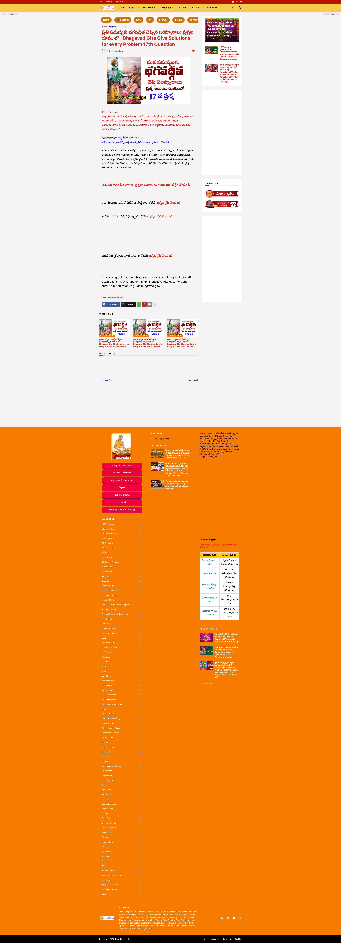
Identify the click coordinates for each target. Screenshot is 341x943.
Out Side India (121, 723)
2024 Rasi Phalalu (121, 548)
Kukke (121, 671)
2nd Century (121, 557)
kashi (121, 894)
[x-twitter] (237, 2)
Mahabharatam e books (121, 704)
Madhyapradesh (121, 690)
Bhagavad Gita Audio (121, 590)
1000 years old (121, 524)
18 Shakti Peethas (121, 533)
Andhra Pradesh (121, 571)
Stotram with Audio (121, 823)
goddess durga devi (121, 889)
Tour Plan (212, 8)
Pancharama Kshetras (121, 733)
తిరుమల (178, 20)
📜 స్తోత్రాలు (195, 20)
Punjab (121, 756)
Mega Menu (149, 8)
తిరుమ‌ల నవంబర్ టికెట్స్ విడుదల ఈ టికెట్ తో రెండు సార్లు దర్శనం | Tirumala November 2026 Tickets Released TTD (177, 454)
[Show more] (154, 304)
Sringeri (121, 813)
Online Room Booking (121, 718)
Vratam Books (121, 851)
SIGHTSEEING (121, 780)
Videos (121, 846)
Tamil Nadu (121, 832)
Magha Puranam (121, 695)
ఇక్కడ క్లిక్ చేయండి (160, 256)
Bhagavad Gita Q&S (117, 27)
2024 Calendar (121, 538)
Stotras (182, 8)
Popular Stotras (121, 747)
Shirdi (121, 785)
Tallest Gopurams (121, 828)
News (121, 709)
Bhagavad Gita (121, 586)
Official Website (121, 714)
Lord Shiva (121, 676)
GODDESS (121, 624)
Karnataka (121, 657)
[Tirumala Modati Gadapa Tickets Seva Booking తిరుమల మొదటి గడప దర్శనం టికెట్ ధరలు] (157, 484)
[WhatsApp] (139, 304)
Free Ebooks (121, 619)
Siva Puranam (121, 790)
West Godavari (121, 861)
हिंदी (150, 20)
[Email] (149, 304)
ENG (138, 20)
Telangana (121, 837)
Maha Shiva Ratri (121, 699)
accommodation (121, 870)
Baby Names (121, 581)
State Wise (121, 818)
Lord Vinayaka (121, 681)
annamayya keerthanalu (121, 875)
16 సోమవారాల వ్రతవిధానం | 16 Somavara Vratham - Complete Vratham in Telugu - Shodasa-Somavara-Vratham (229, 53)
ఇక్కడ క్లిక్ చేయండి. (169, 203)
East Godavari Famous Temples (121, 605)
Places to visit (121, 737)
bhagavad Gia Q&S (121, 884)
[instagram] (240, 918)
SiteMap (238, 939)
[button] (233, 7)
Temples (132, 8)
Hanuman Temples (121, 647)
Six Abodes (121, 799)
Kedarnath (121, 662)
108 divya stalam (121, 529)
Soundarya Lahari (121, 804)
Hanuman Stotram (121, 643)
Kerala (121, 666)
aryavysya (121, 880)
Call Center (196, 8)
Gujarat (121, 638)
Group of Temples (121, 633)
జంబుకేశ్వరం (209, 573)
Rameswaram (121, 775)
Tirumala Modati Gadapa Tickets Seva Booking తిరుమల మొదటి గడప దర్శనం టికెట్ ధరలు (176, 485)
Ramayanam (121, 771)
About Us (109, 2)
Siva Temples (121, 794)
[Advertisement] (222, 132)
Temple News (121, 842)
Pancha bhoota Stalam (121, 728)
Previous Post (106, 380)
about (121, 866)
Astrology (121, 576)
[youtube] (241, 2)
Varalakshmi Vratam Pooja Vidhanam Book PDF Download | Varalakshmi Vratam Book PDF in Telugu (226, 638)
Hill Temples (121, 652)
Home (101, 2)
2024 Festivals (121, 543)
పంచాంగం (163, 20)
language (166, 8)
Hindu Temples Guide (123, 939)
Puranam (121, 761)
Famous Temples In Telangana (121, 614)
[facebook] (233, 2)
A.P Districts (121, 567)
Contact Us (119, 2)
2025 (121, 553)
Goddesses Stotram (121, 628)
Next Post (192, 380)
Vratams (121, 856)
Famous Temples (121, 609)
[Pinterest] (144, 304)
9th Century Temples (121, 562)
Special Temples (121, 809)
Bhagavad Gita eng (121, 595)
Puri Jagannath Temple (121, 766)
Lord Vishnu (121, 685)
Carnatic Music (121, 600)
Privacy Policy (121, 752)
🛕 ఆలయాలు (123, 20)
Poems (121, 742)
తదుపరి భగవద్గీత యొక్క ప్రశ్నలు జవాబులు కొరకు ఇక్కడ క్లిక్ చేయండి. (147, 185)
